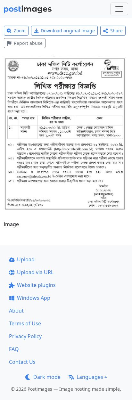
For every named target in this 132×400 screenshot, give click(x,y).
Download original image (68, 31)
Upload (26, 259)
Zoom (20, 31)
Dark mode (47, 376)
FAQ (14, 349)
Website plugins (36, 285)
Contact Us (22, 361)
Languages (90, 376)
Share (116, 31)
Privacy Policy (25, 336)
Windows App (33, 297)
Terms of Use (25, 323)
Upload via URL (35, 272)
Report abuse (28, 43)
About (16, 310)
